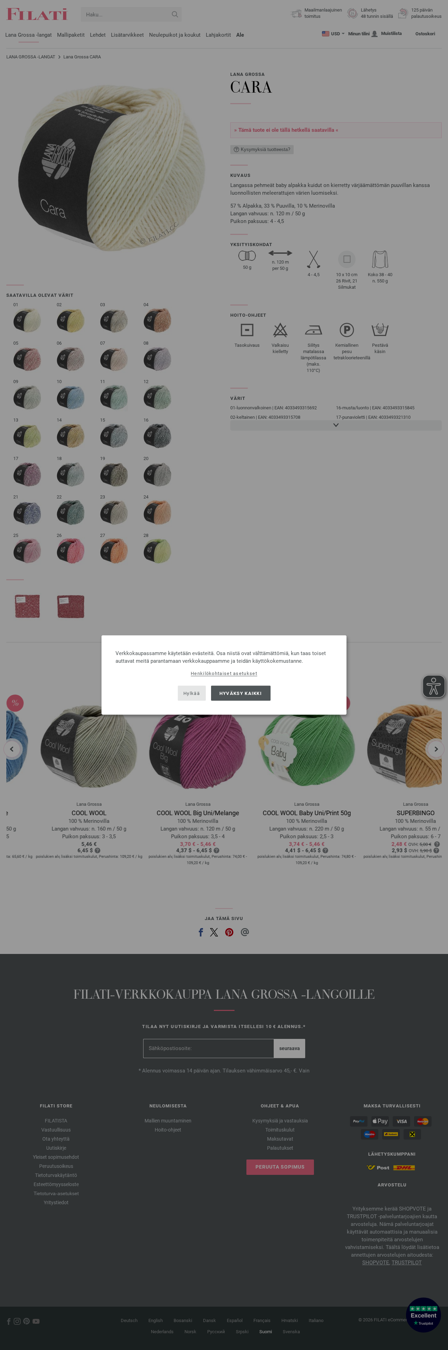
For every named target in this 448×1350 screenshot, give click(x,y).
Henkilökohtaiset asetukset (224, 673)
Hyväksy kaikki (240, 693)
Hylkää (191, 693)
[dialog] (224, 675)
